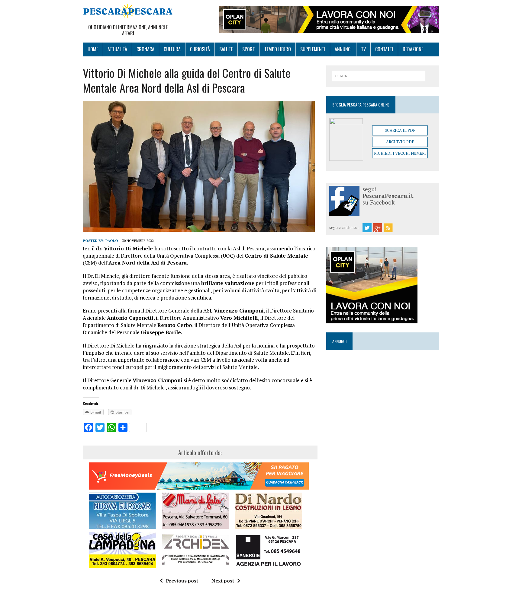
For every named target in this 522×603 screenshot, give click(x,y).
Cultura (172, 49)
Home (93, 49)
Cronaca (145, 49)
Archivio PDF (400, 141)
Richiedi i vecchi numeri (400, 153)
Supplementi (312, 49)
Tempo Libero (277, 49)
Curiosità (200, 49)
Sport (248, 49)
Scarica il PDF (400, 130)
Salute (226, 49)
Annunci (343, 49)
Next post (222, 580)
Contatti (384, 49)
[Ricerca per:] (378, 75)
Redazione (413, 49)
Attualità (117, 49)
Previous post (182, 580)
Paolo (111, 240)
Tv (363, 49)
